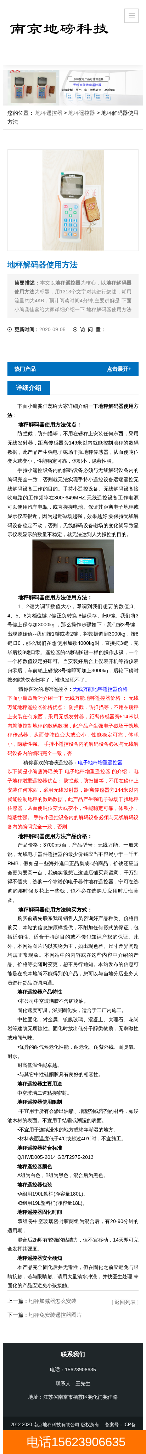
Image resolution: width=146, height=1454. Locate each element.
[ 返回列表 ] (125, 1302)
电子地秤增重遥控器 (100, 762)
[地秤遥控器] (59, 26)
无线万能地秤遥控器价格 (100, 689)
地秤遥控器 (48, 113)
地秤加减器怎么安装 (53, 1301)
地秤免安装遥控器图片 (55, 1315)
